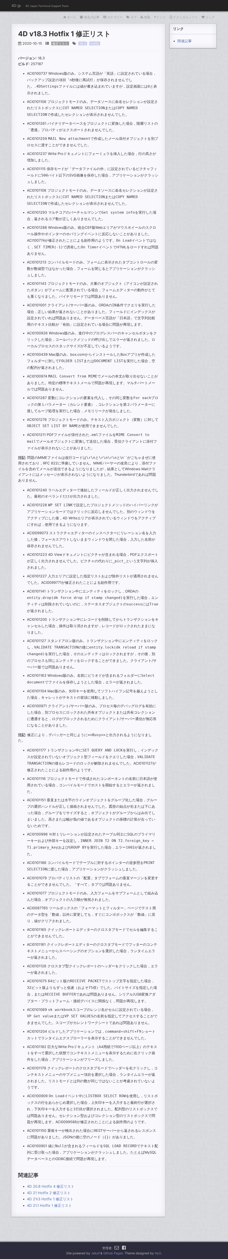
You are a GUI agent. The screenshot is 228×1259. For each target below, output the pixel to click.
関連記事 (184, 41)
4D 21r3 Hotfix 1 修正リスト (50, 1199)
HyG (158, 1253)
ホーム (71, 17)
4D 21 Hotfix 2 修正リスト (49, 1193)
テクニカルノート (185, 17)
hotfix (94, 43)
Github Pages (113, 1253)
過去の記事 (92, 17)
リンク (210, 17)
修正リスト (60, 43)
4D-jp (16, 5)
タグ (133, 17)
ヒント (161, 17)
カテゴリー (115, 17)
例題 (147, 17)
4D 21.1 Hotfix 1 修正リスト (49, 1205)
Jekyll (95, 1253)
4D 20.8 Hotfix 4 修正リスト (50, 1186)
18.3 (82, 43)
